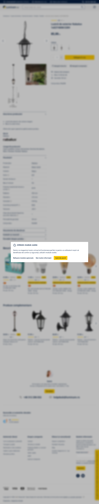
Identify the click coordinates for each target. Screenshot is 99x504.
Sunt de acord (60, 258)
